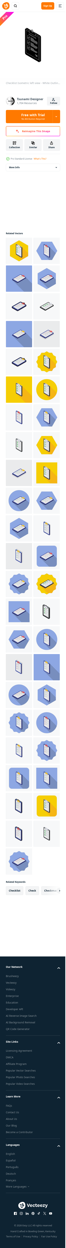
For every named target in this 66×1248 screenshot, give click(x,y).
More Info (14, 164)
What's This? (40, 158)
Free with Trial (33, 116)
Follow (53, 103)
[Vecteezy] (6, 6)
